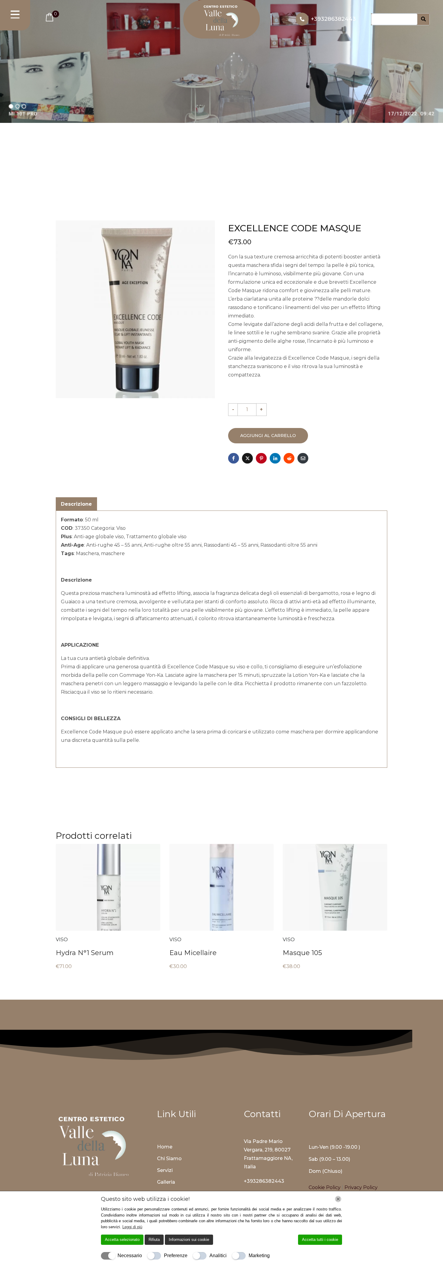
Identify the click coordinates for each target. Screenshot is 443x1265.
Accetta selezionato (122, 1239)
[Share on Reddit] (289, 458)
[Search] (423, 19)
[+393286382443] (302, 19)
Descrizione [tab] (76, 504)
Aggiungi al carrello (268, 435)
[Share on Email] (302, 458)
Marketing (259, 1255)
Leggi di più (132, 1227)
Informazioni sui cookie (189, 1239)
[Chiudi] (338, 1199)
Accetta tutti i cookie (320, 1239)
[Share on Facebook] (233, 458)
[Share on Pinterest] (261, 458)
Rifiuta (154, 1239)
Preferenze (175, 1255)
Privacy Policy (361, 1187)
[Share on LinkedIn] (275, 458)
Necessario (130, 1255)
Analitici (218, 1255)
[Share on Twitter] (247, 458)
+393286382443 (333, 19)
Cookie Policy (325, 1187)
